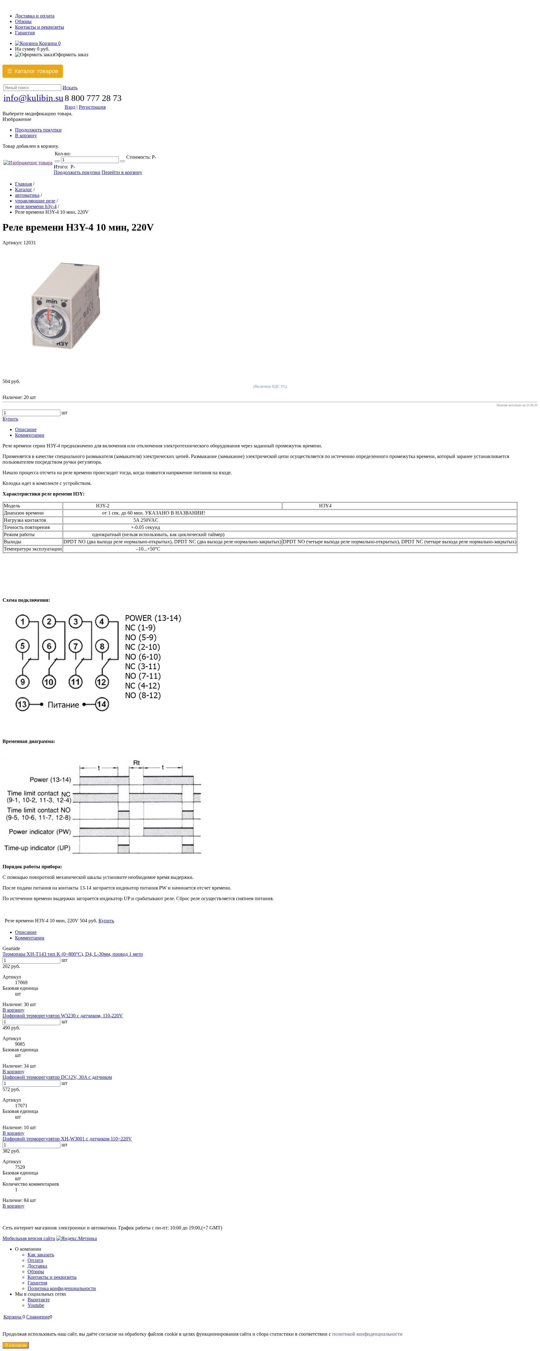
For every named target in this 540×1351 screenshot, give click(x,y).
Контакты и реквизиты (39, 27)
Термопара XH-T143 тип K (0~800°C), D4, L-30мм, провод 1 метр (72, 954)
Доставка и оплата (34, 15)
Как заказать (41, 1254)
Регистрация (92, 107)
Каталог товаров (32, 71)
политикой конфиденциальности (367, 1334)
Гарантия (25, 32)
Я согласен (15, 1345)
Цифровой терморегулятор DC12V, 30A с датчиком (57, 1077)
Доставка (37, 1266)
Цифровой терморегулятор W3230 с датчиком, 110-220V (62, 1015)
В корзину (26, 135)
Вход (70, 107)
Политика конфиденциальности (62, 1288)
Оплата (35, 1260)
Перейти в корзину (122, 172)
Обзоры (23, 21)
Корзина (49, 43)
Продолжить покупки (38, 129)
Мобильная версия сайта (28, 1238)
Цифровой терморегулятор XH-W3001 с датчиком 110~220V (67, 1138)
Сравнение (38, 1316)
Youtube (36, 1305)
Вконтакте (39, 1299)
